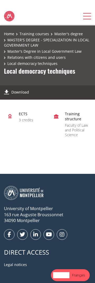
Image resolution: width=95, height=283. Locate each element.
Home (9, 33)
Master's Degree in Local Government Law (44, 51)
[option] (78, 275)
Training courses (34, 33)
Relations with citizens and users (36, 57)
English (61, 275)
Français (78, 275)
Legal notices (15, 264)
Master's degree (68, 33)
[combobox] (61, 275)
